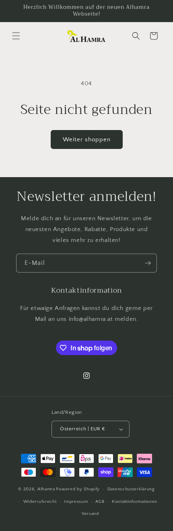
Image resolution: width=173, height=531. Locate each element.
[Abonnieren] (148, 263)
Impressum (76, 501)
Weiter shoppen (87, 139)
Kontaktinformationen (134, 501)
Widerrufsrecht (40, 501)
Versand (90, 513)
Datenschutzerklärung (131, 489)
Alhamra (46, 489)
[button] (16, 36)
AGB (99, 501)
